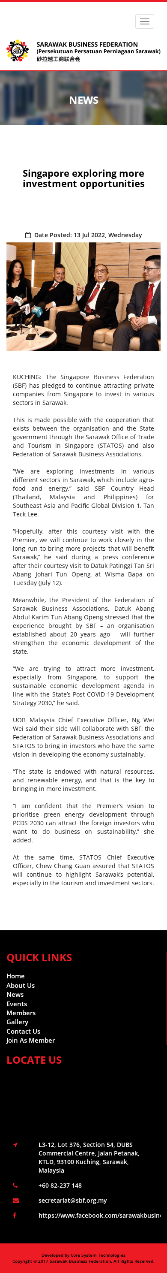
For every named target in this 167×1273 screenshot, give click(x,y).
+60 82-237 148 (60, 1185)
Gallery (17, 1021)
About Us (20, 985)
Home (15, 975)
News (15, 994)
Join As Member (30, 1040)
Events (16, 1003)
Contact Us (23, 1031)
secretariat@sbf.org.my (73, 1200)
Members (21, 1012)
